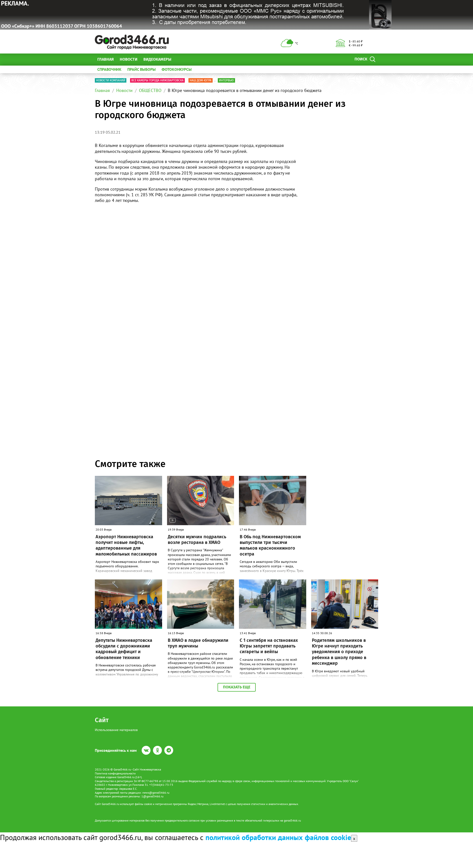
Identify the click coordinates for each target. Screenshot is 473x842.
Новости (128, 59)
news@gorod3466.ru (155, 792)
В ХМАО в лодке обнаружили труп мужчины (198, 643)
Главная (105, 59)
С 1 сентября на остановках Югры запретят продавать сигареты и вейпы (269, 646)
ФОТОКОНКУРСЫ (177, 69)
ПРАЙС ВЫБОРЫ (141, 69)
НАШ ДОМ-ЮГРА (200, 80)
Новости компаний (110, 80)
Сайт (102, 720)
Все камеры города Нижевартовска (157, 80)
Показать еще (236, 687)
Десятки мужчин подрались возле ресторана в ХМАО (197, 539)
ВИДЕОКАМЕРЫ (157, 59)
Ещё (181, 59)
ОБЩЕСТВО (150, 90)
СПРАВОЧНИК (109, 69)
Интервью (226, 80)
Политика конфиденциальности (115, 773)
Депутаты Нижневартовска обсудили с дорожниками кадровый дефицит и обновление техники (124, 649)
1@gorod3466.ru (152, 796)
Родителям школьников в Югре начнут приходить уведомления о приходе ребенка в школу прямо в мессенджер (339, 652)
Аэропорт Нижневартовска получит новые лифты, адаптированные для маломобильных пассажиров (126, 545)
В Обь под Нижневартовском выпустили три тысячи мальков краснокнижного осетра (270, 545)
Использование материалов (116, 730)
